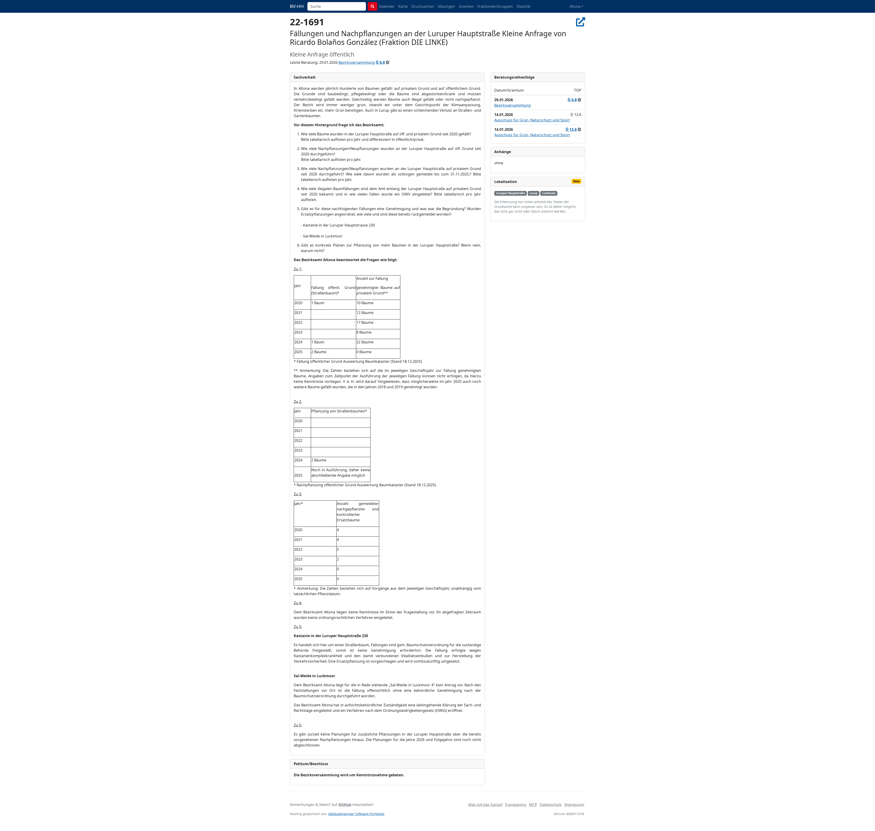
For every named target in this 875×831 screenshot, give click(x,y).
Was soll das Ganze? (485, 804)
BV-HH (297, 6)
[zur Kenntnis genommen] (387, 62)
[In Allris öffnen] (580, 21)
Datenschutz (551, 804)
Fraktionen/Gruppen (495, 6)
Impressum (574, 804)
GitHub (344, 804)
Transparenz (515, 804)
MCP (533, 804)
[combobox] (336, 6)
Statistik (523, 6)
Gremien (466, 6)
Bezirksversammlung (356, 62)
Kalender (387, 6)
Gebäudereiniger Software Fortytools (356, 814)
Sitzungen (446, 6)
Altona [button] (575, 6)
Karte (403, 6)
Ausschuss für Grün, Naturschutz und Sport (532, 120)
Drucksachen (422, 6)
